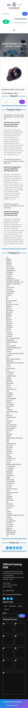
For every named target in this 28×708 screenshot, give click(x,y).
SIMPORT (9, 498)
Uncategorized (10, 521)
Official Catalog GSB (12, 566)
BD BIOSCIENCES (11, 301)
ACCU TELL (10, 267)
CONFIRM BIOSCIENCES (13, 348)
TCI (7, 509)
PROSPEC (9, 474)
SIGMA (8, 494)
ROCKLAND (10, 479)
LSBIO (8, 423)
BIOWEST (9, 325)
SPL (7, 502)
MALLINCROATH (11, 427)
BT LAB (8, 331)
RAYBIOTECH (10, 476)
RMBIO (8, 477)
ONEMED (9, 457)
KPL (7, 419)
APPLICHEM (10, 287)
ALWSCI (8, 276)
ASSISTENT (10, 293)
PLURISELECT (10, 468)
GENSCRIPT (10, 383)
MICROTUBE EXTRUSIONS (14, 438)
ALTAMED (9, 274)
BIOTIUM (9, 319)
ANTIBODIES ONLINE (12, 280)
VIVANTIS (9, 523)
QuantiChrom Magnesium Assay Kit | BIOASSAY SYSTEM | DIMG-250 (12, 169)
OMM (8, 455)
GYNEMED (9, 393)
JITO (7, 413)
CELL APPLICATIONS (12, 338)
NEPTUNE (9, 445)
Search (5, 613)
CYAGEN (9, 355)
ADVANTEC (9, 272)
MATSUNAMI (10, 428)
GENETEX (9, 381)
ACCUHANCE (10, 269)
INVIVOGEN (9, 406)
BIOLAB (8, 308)
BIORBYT (9, 314)
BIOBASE (9, 306)
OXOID (8, 462)
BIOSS (8, 317)
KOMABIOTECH (11, 417)
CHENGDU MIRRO (12, 342)
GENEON (9, 380)
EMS (7, 370)
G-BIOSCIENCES (11, 376)
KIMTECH (9, 415)
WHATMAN (9, 524)
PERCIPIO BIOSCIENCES (13, 464)
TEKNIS (8, 511)
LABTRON (9, 421)
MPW (7, 440)
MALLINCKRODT (11, 425)
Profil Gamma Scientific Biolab (12, 702)
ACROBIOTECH (11, 270)
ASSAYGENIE (10, 291)
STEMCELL (9, 504)
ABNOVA (9, 265)
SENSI (8, 491)
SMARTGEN (10, 500)
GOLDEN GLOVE (11, 389)
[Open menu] (14, 30)
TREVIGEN (9, 519)
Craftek (8, 351)
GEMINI (8, 378)
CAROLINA (9, 334)
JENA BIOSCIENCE (12, 412)
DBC (7, 357)
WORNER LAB (10, 530)
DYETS (8, 366)
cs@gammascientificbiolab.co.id (13, 594)
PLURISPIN (9, 470)
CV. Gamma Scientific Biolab (15, 353)
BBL (7, 297)
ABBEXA (8, 259)
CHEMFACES (10, 340)
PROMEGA (9, 472)
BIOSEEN (9, 316)
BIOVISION (9, 323)
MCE (7, 432)
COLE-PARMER (11, 346)
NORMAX (9, 451)
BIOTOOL (9, 321)
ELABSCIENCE (10, 368)
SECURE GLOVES (11, 489)
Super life (9, 508)
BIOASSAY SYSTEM (12, 304)
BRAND (8, 329)
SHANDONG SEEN (12, 492)
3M (7, 257)
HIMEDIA (9, 397)
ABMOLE (9, 263)
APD (7, 286)
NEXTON (9, 449)
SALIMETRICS (10, 481)
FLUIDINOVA (10, 372)
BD (7, 299)
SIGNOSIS (9, 496)
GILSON (8, 387)
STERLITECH (10, 506)
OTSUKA (9, 460)
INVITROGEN (10, 404)
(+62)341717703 (9, 590)
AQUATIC (9, 289)
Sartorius (9, 485)
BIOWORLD (9, 327)
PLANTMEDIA (10, 466)
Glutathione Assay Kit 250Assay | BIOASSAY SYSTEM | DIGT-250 (11, 213)
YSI (7, 536)
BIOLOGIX (9, 312)
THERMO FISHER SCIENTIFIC (15, 515)
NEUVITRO (9, 447)
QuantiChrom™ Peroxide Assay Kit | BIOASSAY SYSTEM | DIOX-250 (12, 124)
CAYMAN (9, 336)
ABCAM (8, 261)
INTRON (8, 402)
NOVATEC (9, 453)
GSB (7, 391)
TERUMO (9, 513)
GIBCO (8, 385)
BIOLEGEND (10, 310)
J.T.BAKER (9, 410)
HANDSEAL (9, 395)
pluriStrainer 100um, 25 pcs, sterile (13, 89)
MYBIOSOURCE (11, 444)
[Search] (25, 14)
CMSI (7, 344)
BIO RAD (9, 302)
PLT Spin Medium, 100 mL (10, 93)
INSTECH (9, 400)
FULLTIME (9, 374)
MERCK (8, 436)
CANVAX (9, 333)
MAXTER (9, 430)
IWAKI (8, 408)
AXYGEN (9, 295)
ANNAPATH (10, 278)
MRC (7, 442)
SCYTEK (8, 487)
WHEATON (9, 526)
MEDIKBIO (9, 434)
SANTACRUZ (10, 483)
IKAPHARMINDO (11, 398)
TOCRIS (8, 517)
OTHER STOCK (10, 459)
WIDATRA (9, 528)
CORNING (9, 349)
